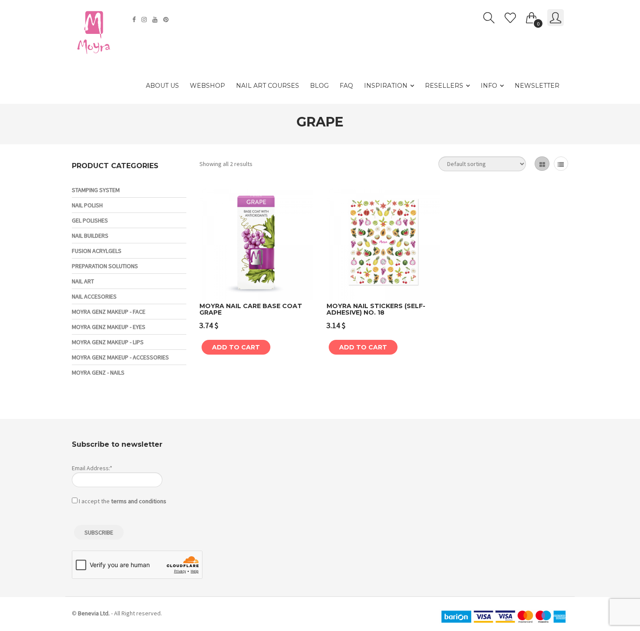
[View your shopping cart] (532, 16)
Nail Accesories (94, 296)
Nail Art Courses (267, 86)
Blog (319, 86)
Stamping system (96, 190)
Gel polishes (90, 220)
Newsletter (537, 86)
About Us (162, 86)
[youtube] (156, 19)
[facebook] (135, 19)
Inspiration (386, 86)
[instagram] (145, 19)
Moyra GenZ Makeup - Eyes (108, 327)
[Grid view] (542, 163)
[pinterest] (167, 19)
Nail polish (87, 205)
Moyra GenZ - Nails (98, 372)
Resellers (444, 86)
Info (489, 86)
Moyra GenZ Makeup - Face (108, 312)
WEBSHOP (207, 86)
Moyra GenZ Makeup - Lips (108, 342)
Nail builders (90, 235)
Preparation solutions (105, 266)
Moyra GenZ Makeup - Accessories (120, 357)
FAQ (346, 86)
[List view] (561, 163)
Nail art (83, 281)
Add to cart (236, 347)
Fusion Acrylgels (96, 251)
